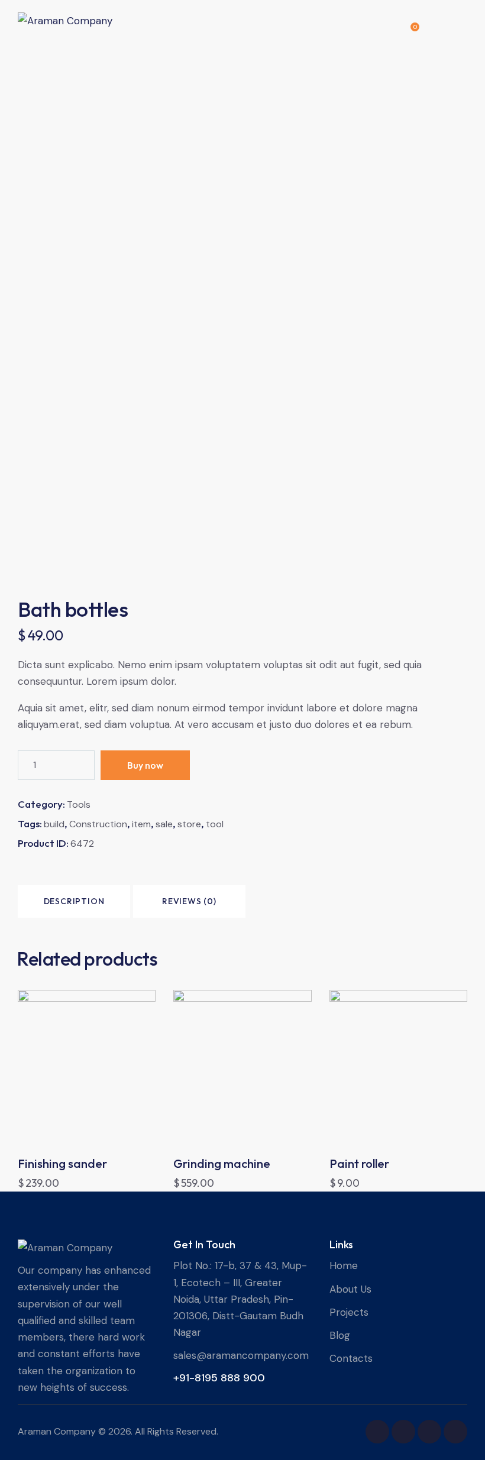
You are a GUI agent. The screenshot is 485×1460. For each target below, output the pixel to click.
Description (74, 901)
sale (164, 824)
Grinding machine (221, 1163)
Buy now (145, 765)
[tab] (74, 901)
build (54, 824)
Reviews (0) (189, 901)
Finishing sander (62, 1163)
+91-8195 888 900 (219, 1378)
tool (215, 824)
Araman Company (57, 1431)
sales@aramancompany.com (241, 1355)
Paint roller (359, 1163)
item (141, 824)
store (189, 824)
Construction (98, 824)
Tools (78, 804)
